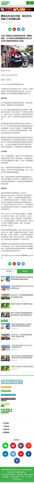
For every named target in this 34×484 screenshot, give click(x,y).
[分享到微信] (9, 29)
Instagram (29, 454)
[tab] (9, 271)
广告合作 (6, 426)
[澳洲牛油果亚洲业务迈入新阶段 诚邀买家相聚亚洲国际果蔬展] (5, 278)
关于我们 (6, 423)
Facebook (17, 461)
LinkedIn (5, 454)
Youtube (21, 454)
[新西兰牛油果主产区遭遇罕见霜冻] (5, 305)
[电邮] (23, 29)
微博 (13, 446)
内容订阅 (6, 429)
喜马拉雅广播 (29, 446)
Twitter (13, 454)
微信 (5, 446)
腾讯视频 (21, 446)
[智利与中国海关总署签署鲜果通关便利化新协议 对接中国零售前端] (5, 314)
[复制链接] (18, 29)
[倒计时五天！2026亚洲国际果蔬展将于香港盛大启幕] (5, 296)
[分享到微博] (14, 29)
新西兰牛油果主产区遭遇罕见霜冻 (21, 304)
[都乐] (17, 9)
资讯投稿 (6, 432)
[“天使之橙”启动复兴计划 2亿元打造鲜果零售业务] (5, 287)
